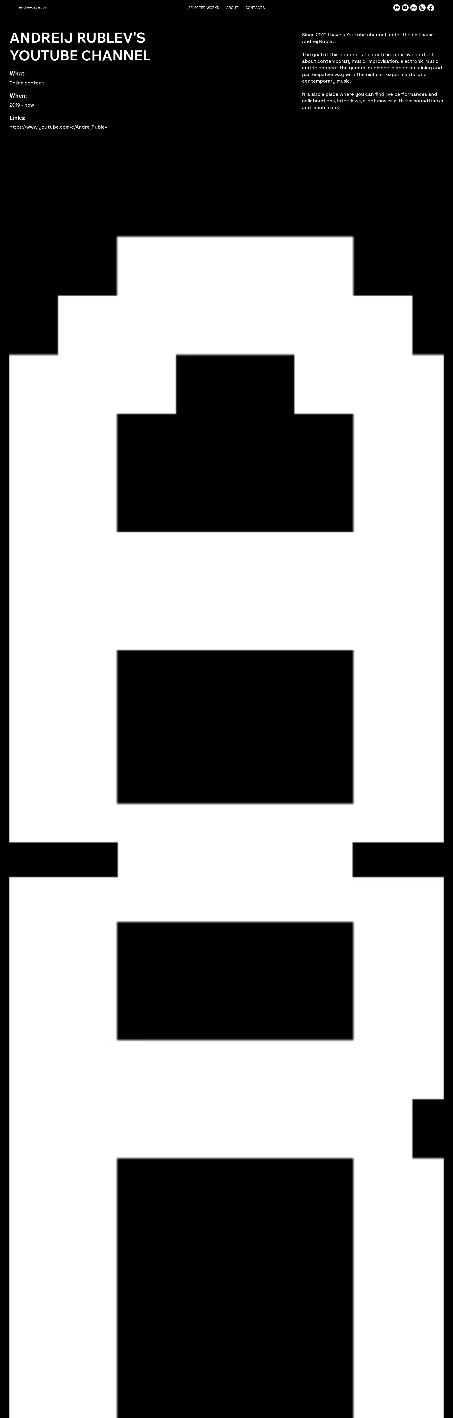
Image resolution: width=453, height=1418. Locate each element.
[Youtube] (405, 7)
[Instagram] (422, 7)
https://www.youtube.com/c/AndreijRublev (58, 127)
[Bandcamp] (413, 7)
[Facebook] (430, 7)
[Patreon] (396, 7)
